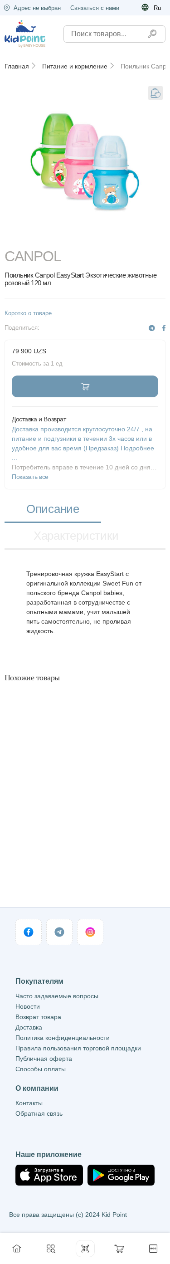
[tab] (53, 509)
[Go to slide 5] (150, 236)
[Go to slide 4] (117, 236)
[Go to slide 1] (19, 236)
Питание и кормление (74, 66)
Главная (17, 66)
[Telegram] (152, 328)
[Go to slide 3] (84, 236)
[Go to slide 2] (52, 236)
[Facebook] (163, 328)
